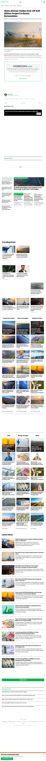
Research (7, 5)
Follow (5, 49)
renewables (17, 98)
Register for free (23, 78)
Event (11, 5)
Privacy (42, 721)
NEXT (40, 103)
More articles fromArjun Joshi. (13, 95)
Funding (11, 98)
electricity (7, 98)
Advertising (4, 721)
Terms (23, 723)
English (20, 2)
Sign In (29, 75)
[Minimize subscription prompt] (44, 755)
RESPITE (21, 98)
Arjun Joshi (12, 21)
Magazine (19, 5)
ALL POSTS (23, 103)
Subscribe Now (7, 758)
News (2, 5)
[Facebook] (21, 719)
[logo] (4, 2)
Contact (19, 721)
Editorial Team (12, 721)
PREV (6, 103)
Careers (24, 721)
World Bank (32, 98)
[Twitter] (23, 719)
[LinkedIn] (25, 719)
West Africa (26, 98)
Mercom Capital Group (33, 721)
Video (14, 5)
